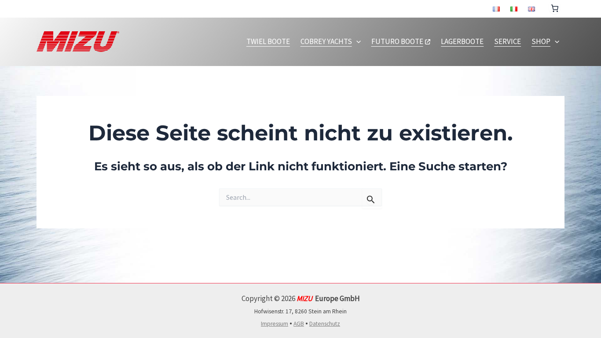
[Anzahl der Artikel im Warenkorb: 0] (555, 7)
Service (507, 41)
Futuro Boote (397, 41)
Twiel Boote (268, 41)
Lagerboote (462, 41)
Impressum (274, 323)
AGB (298, 323)
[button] (356, 42)
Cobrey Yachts (326, 41)
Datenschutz (324, 323)
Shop (540, 41)
